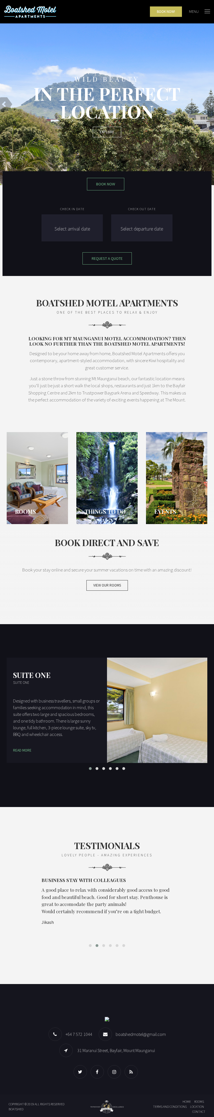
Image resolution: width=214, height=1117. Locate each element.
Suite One (31, 675)
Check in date (72, 209)
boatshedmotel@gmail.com (141, 1034)
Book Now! (166, 11)
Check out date (142, 209)
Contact (198, 1111)
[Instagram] (116, 1072)
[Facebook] (99, 1072)
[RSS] (133, 1072)
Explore (107, 132)
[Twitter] (82, 1072)
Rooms (199, 1101)
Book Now (105, 183)
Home (187, 1101)
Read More (22, 750)
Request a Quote (107, 258)
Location (197, 1106)
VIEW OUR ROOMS (107, 585)
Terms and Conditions (170, 1106)
